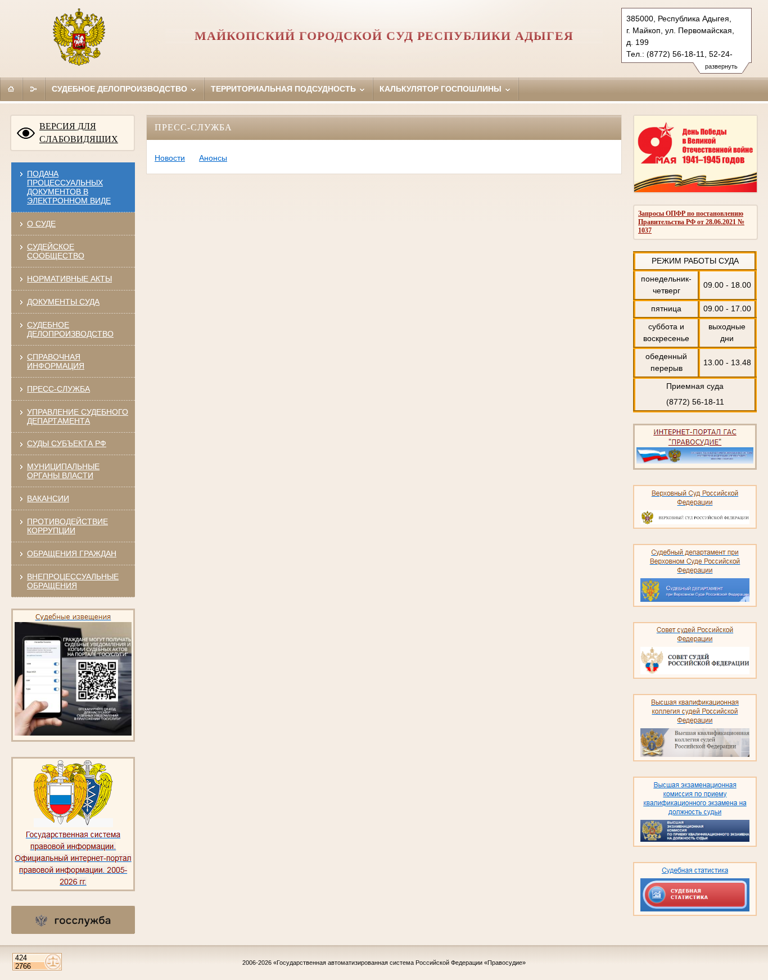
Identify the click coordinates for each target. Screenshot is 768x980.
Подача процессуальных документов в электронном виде (69, 187)
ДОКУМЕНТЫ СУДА (63, 301)
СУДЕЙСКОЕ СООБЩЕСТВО (55, 251)
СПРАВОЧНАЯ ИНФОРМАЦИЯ (55, 361)
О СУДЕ (41, 223)
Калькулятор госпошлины (442, 88)
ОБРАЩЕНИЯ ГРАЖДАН (71, 553)
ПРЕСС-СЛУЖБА (58, 388)
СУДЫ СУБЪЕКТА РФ (66, 443)
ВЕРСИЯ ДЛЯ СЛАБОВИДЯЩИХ (78, 132)
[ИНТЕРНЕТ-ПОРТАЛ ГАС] (695, 467)
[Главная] (11, 89)
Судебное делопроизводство (120, 88)
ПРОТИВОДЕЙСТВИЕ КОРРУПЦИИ (67, 526)
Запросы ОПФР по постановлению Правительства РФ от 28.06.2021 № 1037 (691, 222)
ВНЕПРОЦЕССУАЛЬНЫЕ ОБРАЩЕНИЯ (73, 581)
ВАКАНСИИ (48, 498)
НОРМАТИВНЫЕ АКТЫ (69, 278)
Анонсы (213, 157)
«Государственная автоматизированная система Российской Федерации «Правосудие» (399, 962)
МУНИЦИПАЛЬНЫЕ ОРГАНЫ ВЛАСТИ (63, 471)
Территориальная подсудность (284, 88)
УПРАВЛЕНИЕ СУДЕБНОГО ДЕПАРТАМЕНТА (77, 416)
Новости (170, 157)
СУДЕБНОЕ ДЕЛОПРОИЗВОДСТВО (70, 329)
